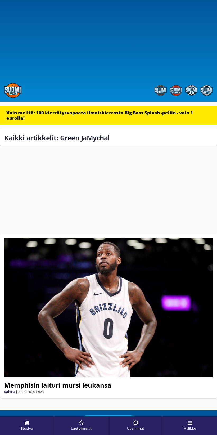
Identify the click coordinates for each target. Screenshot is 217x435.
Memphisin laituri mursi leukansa (57, 385)
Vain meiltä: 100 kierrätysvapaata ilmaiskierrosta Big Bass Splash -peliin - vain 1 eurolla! (99, 115)
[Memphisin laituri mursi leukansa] (108, 307)
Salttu (9, 391)
